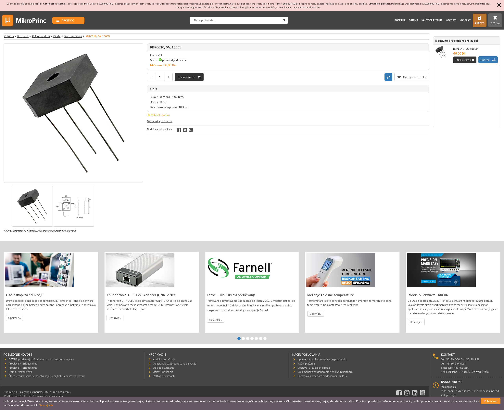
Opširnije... (14, 318)
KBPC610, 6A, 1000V (465, 49)
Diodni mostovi (73, 36)
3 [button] (247, 338)
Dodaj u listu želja (411, 76)
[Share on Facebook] (179, 129)
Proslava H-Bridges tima (23, 363)
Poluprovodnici (41, 36)
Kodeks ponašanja (164, 359)
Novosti (451, 20)
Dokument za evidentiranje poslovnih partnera (325, 372)
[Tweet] (185, 129)
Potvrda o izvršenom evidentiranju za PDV (322, 376)
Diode (56, 36)
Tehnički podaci (160, 115)
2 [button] (243, 338)
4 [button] (252, 338)
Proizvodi (23, 36)
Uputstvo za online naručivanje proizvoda (321, 359)
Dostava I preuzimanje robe (313, 367)
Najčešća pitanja (432, 20)
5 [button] (256, 338)
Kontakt (465, 20)
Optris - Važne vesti (20, 372)
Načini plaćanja (306, 363)
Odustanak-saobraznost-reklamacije (174, 363)
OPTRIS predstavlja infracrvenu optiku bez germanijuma (41, 359)
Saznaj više (46, 405)
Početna (400, 20)
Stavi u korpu (187, 77)
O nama (413, 20)
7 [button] (265, 338)
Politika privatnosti (164, 376)
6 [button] (260, 338)
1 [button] (239, 338)
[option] (73, 113)
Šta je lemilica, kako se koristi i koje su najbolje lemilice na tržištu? (47, 376)
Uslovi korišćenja (163, 372)
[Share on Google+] (191, 129)
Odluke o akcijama (163, 367)
